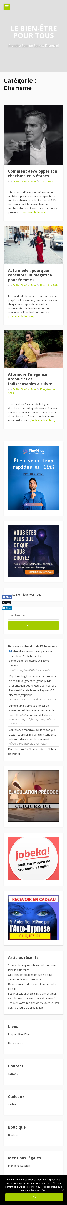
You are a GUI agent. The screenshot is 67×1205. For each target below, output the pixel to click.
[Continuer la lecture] (33, 212)
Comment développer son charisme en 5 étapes (32, 173)
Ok (34, 1197)
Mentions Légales (19, 1165)
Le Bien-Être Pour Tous (33, 31)
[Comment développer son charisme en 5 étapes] (33, 135)
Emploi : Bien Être (19, 1034)
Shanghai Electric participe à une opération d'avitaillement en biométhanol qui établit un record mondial (30, 658)
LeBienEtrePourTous (24, 181)
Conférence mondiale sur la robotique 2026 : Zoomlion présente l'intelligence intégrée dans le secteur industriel (32, 734)
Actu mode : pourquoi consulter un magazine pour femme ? (30, 275)
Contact (13, 1073)
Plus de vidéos (38, 749)
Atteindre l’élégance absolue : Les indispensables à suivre (30, 379)
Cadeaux (13, 1104)
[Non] (62, 1190)
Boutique (13, 1135)
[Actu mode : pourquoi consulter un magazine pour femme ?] (33, 245)
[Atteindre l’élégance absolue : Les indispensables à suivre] (33, 349)
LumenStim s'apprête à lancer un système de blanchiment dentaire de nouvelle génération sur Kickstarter (31, 710)
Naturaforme (16, 1043)
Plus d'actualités (18, 749)
